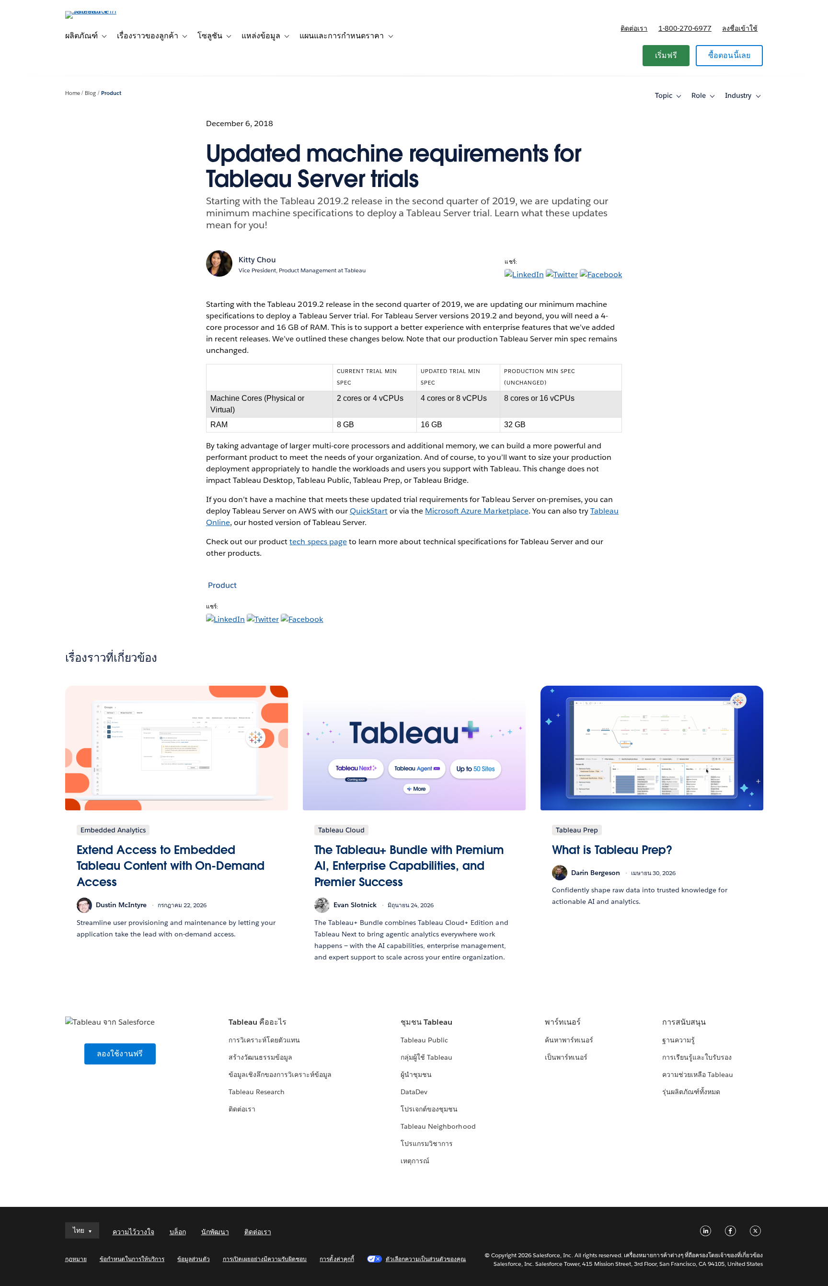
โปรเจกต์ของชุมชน (429, 1109)
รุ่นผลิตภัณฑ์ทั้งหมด (691, 1091)
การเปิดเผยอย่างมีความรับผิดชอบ (265, 1259)
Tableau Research (257, 1091)
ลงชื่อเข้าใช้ (740, 28)
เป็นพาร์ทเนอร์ (566, 1057)
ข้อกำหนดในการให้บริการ (132, 1259)
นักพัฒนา (215, 1232)
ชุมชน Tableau (426, 1022)
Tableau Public (424, 1040)
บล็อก (178, 1232)
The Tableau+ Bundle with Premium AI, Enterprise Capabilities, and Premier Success (409, 865)
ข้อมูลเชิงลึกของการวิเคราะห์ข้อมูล (280, 1074)
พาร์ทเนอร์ (563, 1022)
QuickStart (369, 511)
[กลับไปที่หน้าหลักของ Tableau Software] (106, 11)
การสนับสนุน (684, 1022)
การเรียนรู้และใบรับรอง (697, 1057)
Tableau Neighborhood (438, 1126)
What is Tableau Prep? (612, 849)
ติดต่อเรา (634, 28)
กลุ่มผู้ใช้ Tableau (426, 1057)
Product (111, 93)
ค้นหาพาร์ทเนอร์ (569, 1040)
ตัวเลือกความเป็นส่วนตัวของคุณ (426, 1259)
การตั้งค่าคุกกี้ (337, 1259)
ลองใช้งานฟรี (120, 1054)
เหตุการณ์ (415, 1161)
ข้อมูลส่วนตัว (193, 1259)
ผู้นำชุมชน (416, 1074)
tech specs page (317, 542)
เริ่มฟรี (666, 55)
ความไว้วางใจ (133, 1232)
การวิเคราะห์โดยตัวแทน (264, 1040)
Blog (90, 93)
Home (72, 93)
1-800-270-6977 (685, 28)
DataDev (414, 1091)
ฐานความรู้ (678, 1040)
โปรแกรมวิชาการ (427, 1143)
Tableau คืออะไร (258, 1022)
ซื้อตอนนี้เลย (729, 55)
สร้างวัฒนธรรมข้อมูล (260, 1057)
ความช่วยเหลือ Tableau (697, 1074)
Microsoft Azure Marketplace (477, 511)
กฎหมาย (76, 1259)
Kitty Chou (257, 259)
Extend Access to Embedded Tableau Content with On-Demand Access (170, 865)
